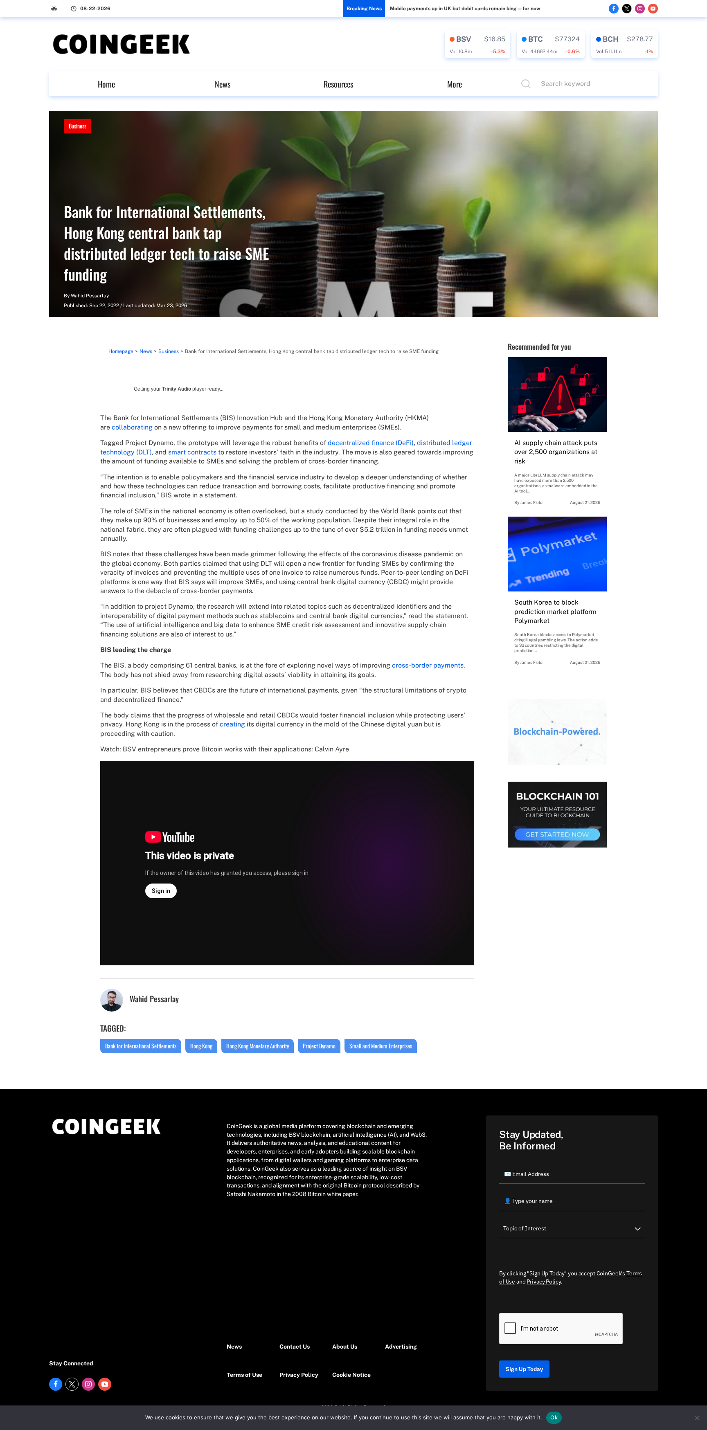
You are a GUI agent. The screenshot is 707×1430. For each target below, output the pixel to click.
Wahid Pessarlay (90, 296)
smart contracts (192, 452)
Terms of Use (244, 1375)
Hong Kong (201, 1045)
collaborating (132, 427)
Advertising (401, 1346)
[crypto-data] (477, 44)
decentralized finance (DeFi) (371, 443)
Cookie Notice (351, 1375)
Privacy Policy (298, 1375)
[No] (697, 1418)
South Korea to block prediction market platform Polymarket (555, 611)
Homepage (120, 351)
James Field (531, 502)
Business (77, 125)
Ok (554, 1417)
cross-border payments (428, 665)
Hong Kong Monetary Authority (257, 1045)
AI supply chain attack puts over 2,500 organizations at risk (555, 452)
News (222, 84)
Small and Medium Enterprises (380, 1045)
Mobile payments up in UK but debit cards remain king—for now (465, 8)
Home (106, 84)
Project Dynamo (319, 1045)
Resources (338, 84)
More (454, 84)
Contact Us (294, 1346)
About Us (344, 1346)
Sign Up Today (524, 1369)
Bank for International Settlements (140, 1045)
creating (232, 724)
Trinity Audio (176, 389)
